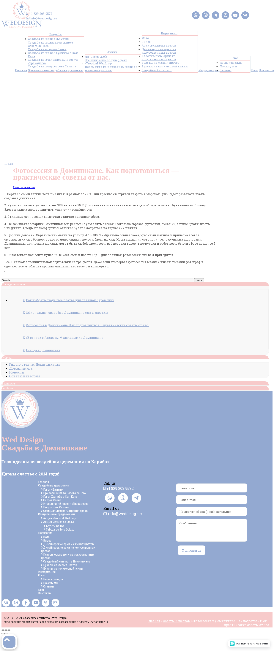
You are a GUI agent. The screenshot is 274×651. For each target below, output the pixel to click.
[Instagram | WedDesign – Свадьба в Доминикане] (225, 15)
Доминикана (20, 368)
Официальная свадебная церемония (55, 70)
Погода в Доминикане (43, 350)
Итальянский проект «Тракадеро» (65, 504)
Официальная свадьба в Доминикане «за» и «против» (67, 312)
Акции (112, 52)
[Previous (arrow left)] (2, 633)
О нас (234, 58)
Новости (16, 372)
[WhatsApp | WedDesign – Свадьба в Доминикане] (195, 15)
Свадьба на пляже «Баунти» (48, 39)
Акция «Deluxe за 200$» (58, 522)
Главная (21, 70)
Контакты (44, 593)
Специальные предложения (56, 514)
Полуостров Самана (56, 507)
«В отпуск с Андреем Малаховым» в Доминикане (64, 338)
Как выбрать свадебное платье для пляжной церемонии (70, 300)
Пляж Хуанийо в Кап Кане (60, 496)
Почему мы (228, 66)
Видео (146, 42)
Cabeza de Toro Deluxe (60, 529)
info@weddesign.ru (43, 18)
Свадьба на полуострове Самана (52, 66)
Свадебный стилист (157, 70)
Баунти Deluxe (55, 526)
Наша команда (231, 62)
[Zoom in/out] (8, 630)
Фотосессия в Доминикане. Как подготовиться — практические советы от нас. (87, 325)
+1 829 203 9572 (40, 14)
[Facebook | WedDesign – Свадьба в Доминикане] (25, 603)
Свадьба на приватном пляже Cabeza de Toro (50, 44)
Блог (254, 70)
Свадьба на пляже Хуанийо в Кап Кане (53, 54)
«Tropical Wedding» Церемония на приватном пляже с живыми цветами (111, 66)
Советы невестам (24, 187)
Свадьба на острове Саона (47, 49)
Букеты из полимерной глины (165, 66)
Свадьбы (55, 34)
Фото (145, 38)
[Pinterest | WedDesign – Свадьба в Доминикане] (45, 603)
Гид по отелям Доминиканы (34, 364)
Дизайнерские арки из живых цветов (68, 544)
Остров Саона (52, 500)
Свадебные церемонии (53, 485)
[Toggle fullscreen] (5, 630)
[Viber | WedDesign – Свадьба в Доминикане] (205, 15)
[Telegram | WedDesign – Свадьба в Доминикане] (215, 15)
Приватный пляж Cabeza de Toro (64, 493)
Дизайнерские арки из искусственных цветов (159, 50)
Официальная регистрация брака (65, 511)
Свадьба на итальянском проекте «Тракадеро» (53, 61)
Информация (209, 70)
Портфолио (169, 33)
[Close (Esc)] (2, 630)
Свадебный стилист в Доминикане (66, 561)
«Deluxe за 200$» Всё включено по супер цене (106, 58)
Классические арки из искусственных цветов (159, 57)
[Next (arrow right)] (5, 633)
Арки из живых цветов (159, 45)
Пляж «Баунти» (53, 489)
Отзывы (226, 70)
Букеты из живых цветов (160, 62)
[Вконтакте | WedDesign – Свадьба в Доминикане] (245, 15)
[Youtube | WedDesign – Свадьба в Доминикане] (235, 15)
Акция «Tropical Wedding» (59, 518)
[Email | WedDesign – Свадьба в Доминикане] (55, 603)
